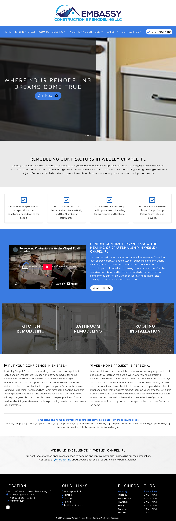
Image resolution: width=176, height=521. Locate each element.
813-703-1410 (63, 459)
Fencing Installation (73, 491)
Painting (68, 494)
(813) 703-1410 (16, 501)
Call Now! (45, 95)
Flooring (68, 498)
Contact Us (130, 31)
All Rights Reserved (111, 518)
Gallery (112, 31)
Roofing (68, 501)
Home (7, 31)
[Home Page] (88, 13)
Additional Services (85, 31)
